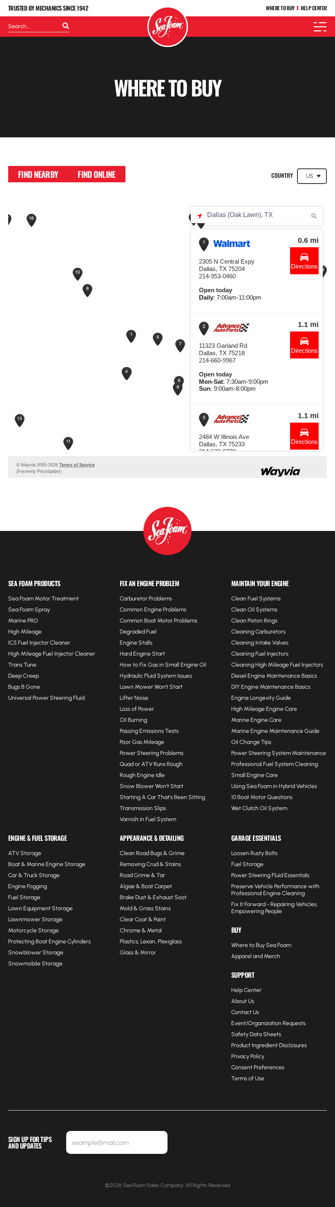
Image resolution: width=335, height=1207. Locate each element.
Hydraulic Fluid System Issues (156, 675)
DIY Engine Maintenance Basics (270, 686)
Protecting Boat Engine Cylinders (49, 941)
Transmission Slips (143, 808)
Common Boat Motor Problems (158, 620)
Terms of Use (247, 1078)
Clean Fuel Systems (256, 598)
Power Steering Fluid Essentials (270, 875)
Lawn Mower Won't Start (151, 686)
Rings (270, 620)
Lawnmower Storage (35, 919)
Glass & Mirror (138, 952)
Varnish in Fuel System (148, 819)
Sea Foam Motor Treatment (43, 598)
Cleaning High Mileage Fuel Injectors (277, 664)
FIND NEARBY (38, 174)
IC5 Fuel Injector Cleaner (39, 642)
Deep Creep (23, 675)
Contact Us (245, 1012)
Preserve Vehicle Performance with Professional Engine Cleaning (275, 890)
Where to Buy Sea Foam (261, 945)
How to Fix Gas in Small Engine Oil (163, 664)
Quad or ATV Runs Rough (151, 764)
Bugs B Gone (24, 686)
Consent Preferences (257, 1067)
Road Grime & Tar (142, 875)
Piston (255, 620)
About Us (242, 1001)
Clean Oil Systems (254, 609)
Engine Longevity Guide (261, 697)
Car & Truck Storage (34, 875)
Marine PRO (23, 620)
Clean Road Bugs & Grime (152, 853)
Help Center (246, 990)
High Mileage (25, 631)
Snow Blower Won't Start (151, 786)
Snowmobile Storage (35, 963)
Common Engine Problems (153, 609)
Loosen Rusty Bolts (254, 853)
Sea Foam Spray (29, 609)
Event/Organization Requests (268, 1023)
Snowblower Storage (35, 952)
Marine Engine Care (256, 720)
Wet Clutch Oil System (259, 808)
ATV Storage (24, 853)
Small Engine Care (254, 775)
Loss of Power (137, 708)
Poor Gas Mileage (142, 742)
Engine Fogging (27, 886)
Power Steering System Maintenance (278, 753)
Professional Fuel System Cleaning (274, 764)
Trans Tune (22, 664)
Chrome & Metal (141, 930)
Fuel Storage (24, 897)
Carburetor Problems (146, 598)
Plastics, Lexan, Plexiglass (151, 941)
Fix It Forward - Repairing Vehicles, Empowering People (274, 908)
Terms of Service (77, 464)
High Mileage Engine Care (264, 708)
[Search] (66, 26)
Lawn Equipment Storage (40, 908)
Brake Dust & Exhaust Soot (153, 897)
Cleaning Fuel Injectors (259, 653)
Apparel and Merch (255, 956)
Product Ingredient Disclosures (269, 1045)
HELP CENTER (314, 8)
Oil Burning (133, 720)
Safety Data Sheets (256, 1034)
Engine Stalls (136, 642)
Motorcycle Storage (33, 930)
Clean (239, 620)
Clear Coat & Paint (143, 919)
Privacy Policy (247, 1056)
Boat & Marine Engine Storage (46, 864)
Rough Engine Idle (142, 775)
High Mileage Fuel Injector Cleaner (51, 653)
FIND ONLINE (96, 174)
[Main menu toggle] (320, 27)
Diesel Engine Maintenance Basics (274, 675)
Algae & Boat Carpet (146, 886)
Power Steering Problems (151, 753)
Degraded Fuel (138, 631)
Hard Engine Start (142, 653)
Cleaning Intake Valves (259, 642)
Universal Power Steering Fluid (46, 697)
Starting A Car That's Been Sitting (162, 797)
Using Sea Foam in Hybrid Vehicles (274, 786)
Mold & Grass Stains (145, 908)
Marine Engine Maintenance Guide (275, 731)
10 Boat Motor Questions (262, 797)
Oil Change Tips (251, 742)
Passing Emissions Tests (149, 731)
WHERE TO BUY (280, 8)
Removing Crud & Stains (150, 864)
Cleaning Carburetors (258, 631)
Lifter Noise (134, 697)
